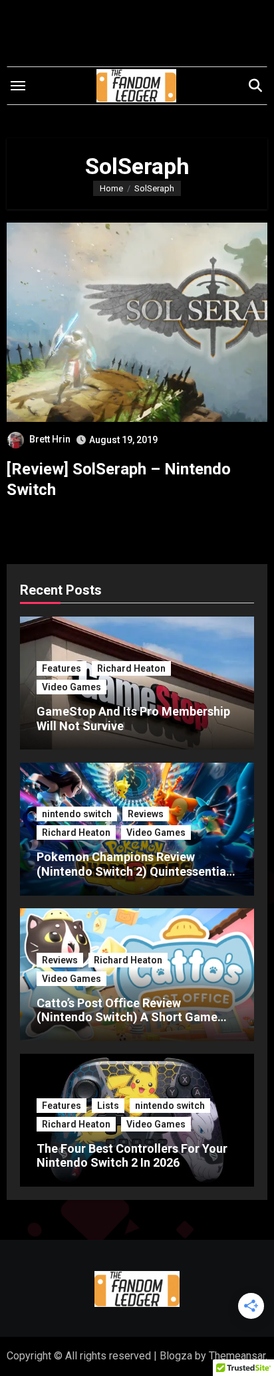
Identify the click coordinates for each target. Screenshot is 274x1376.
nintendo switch (77, 814)
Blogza (176, 1355)
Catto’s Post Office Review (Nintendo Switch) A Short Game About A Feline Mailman (127, 1017)
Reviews (146, 814)
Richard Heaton (131, 668)
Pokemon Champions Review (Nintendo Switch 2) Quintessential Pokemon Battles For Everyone (133, 871)
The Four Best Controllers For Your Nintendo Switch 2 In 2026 (132, 1155)
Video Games (71, 687)
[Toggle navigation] (18, 86)
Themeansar (237, 1355)
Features (61, 668)
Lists (108, 1105)
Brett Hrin (49, 439)
